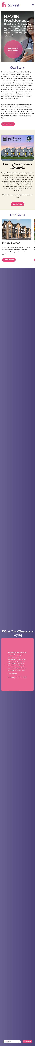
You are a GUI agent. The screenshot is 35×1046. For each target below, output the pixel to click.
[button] (12, 61)
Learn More (8, 124)
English (8, 1042)
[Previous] (4, 664)
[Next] (31, 664)
